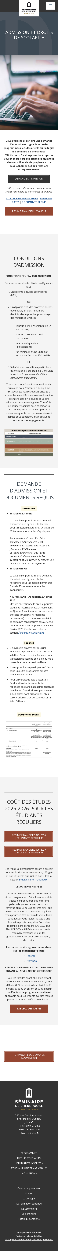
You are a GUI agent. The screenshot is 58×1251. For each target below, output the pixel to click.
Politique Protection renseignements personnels (29, 1239)
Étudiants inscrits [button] (28, 1163)
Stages (29, 1193)
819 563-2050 (33, 1126)
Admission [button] (29, 1173)
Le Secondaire (29, 1208)
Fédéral (30, 955)
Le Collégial (29, 1198)
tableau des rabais (29, 1008)
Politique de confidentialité (29, 1232)
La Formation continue (29, 1203)
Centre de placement (29, 1188)
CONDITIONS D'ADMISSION (22, 198)
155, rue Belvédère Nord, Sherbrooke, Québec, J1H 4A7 (29, 1118)
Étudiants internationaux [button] (29, 1168)
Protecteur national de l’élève (29, 1236)
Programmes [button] (29, 1153)
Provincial (31, 961)
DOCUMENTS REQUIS (34, 202)
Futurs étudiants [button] (29, 1158)
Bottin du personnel (29, 1219)
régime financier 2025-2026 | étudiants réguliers (29, 837)
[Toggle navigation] (50, 6)
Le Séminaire (29, 1213)
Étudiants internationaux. (33, 879)
